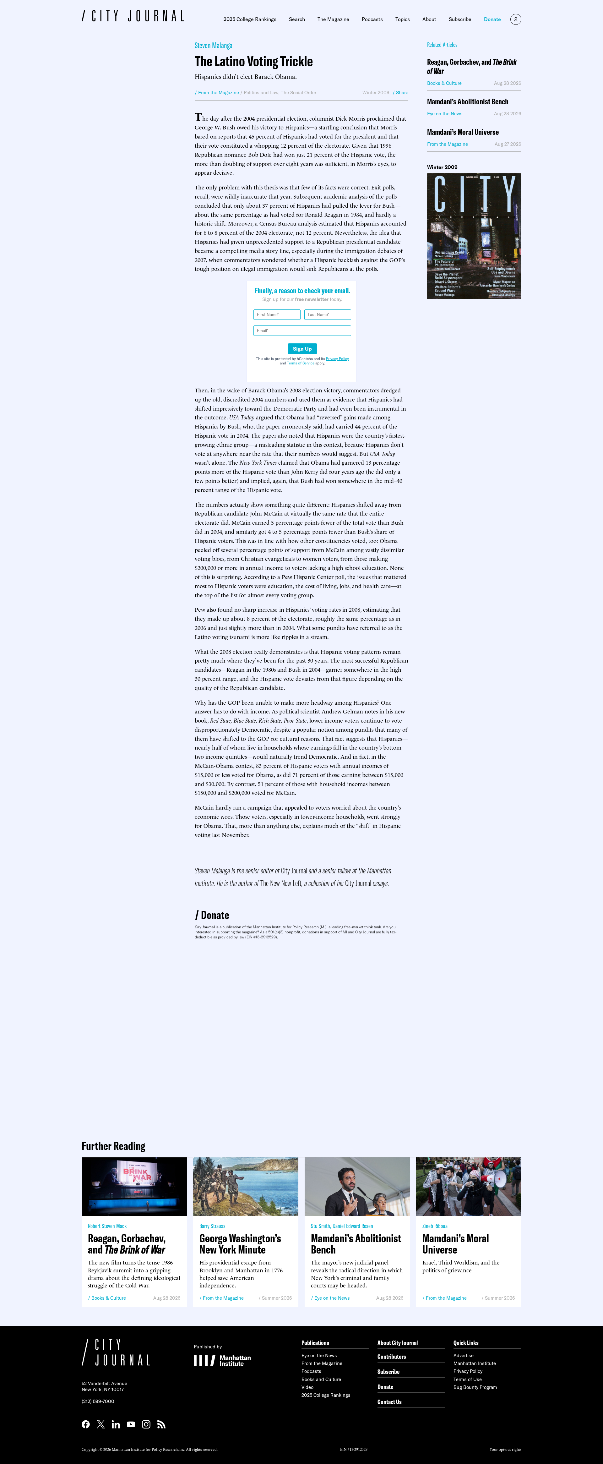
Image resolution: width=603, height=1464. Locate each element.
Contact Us (390, 1402)
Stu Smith (320, 1226)
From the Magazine (223, 1298)
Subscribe (460, 19)
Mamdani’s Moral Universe (463, 132)
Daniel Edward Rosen (353, 1226)
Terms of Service (300, 363)
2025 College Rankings (250, 19)
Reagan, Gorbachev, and (472, 66)
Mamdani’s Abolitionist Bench (467, 101)
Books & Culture (108, 1298)
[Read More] (474, 236)
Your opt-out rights (505, 1449)
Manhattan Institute (475, 1363)
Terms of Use (468, 1379)
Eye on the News (332, 1298)
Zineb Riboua (435, 1226)
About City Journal (398, 1343)
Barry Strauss (212, 1226)
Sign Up (302, 349)
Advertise (464, 1355)
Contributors (392, 1356)
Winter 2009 (375, 92)
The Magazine (333, 19)
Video (307, 1387)
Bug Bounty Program (475, 1387)
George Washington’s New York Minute (240, 1243)
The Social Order (298, 93)
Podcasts (372, 19)
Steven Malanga (213, 45)
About (429, 19)
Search (297, 19)
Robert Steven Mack (107, 1226)
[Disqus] (301, 1037)
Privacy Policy (337, 358)
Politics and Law (261, 93)
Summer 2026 (277, 1298)
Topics (402, 19)
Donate (492, 19)
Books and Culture (321, 1379)
